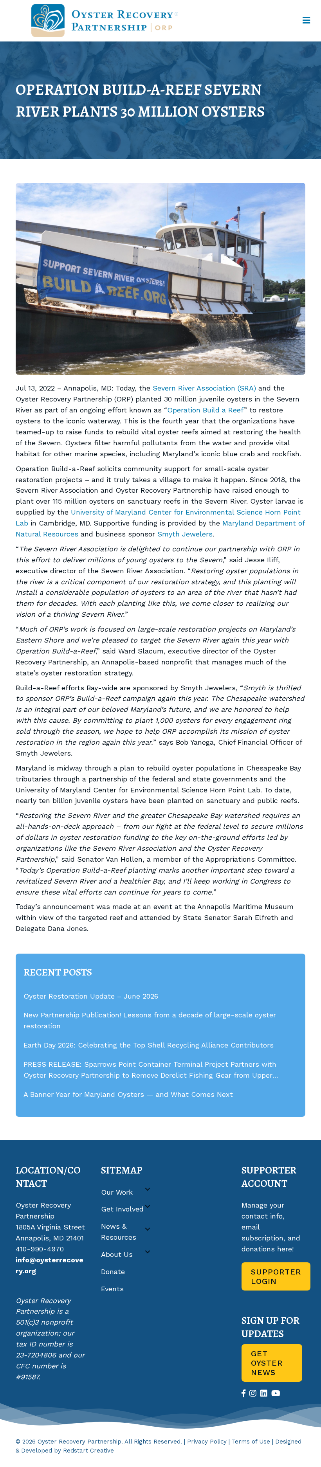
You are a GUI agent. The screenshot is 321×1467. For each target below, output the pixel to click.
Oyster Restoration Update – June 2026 (90, 996)
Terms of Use (251, 1441)
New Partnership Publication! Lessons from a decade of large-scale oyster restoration (149, 1020)
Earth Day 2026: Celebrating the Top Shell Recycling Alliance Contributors (148, 1045)
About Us (117, 1254)
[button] (148, 1189)
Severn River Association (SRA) (204, 388)
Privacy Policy (207, 1441)
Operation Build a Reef (205, 410)
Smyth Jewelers (185, 534)
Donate (113, 1271)
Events (112, 1289)
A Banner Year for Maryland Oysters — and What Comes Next (128, 1094)
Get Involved (122, 1209)
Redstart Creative (88, 1450)
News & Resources (118, 1231)
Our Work (117, 1192)
